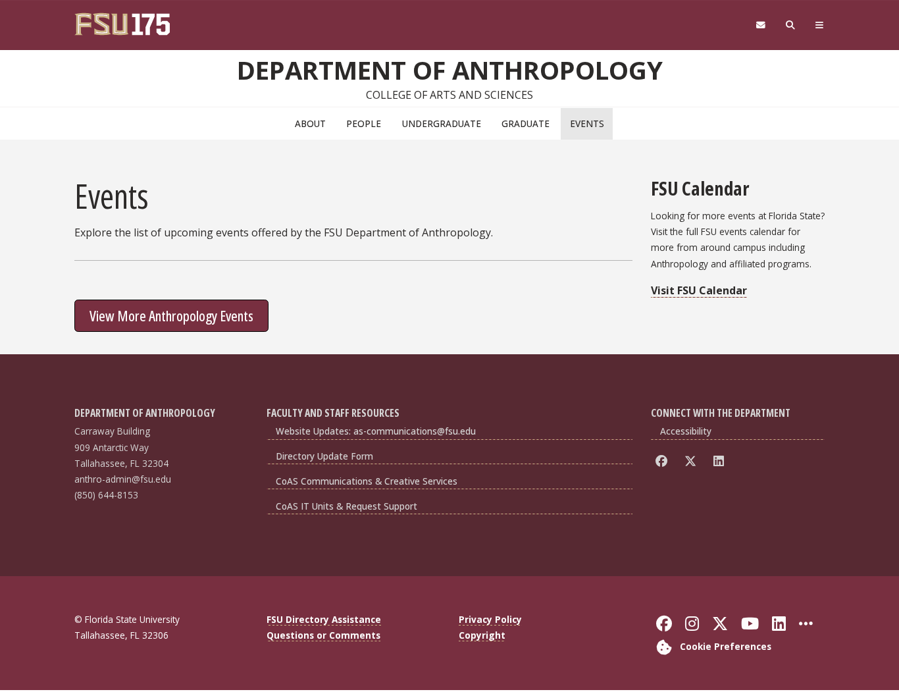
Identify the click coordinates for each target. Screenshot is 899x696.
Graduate (525, 123)
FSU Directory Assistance (324, 619)
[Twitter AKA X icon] (692, 461)
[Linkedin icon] (721, 461)
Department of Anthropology (450, 70)
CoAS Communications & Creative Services (366, 481)
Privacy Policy (490, 619)
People (363, 123)
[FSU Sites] (820, 25)
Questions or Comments (323, 635)
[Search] (790, 25)
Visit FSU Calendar (699, 290)
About (310, 123)
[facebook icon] (663, 461)
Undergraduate (441, 123)
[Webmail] (760, 25)
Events (587, 123)
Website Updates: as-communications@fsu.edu (376, 431)
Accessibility (685, 431)
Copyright (482, 635)
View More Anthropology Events (171, 315)
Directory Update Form (324, 456)
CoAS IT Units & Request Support (346, 506)
